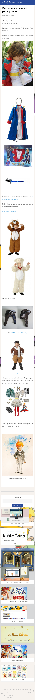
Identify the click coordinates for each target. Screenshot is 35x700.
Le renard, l (6, 211)
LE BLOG (19, 3)
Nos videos (17, 621)
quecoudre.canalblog (19, 332)
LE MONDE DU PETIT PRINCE (17, 641)
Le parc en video (17, 660)
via (17, 373)
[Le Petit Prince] (8, 2)
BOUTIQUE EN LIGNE (17, 524)
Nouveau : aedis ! (17, 680)
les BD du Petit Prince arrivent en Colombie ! (10, 693)
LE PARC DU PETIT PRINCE (18, 602)
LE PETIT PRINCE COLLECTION (17, 582)
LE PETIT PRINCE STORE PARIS (17, 563)
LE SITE (17, 543)
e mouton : (13, 211)
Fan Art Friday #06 (24, 690)
